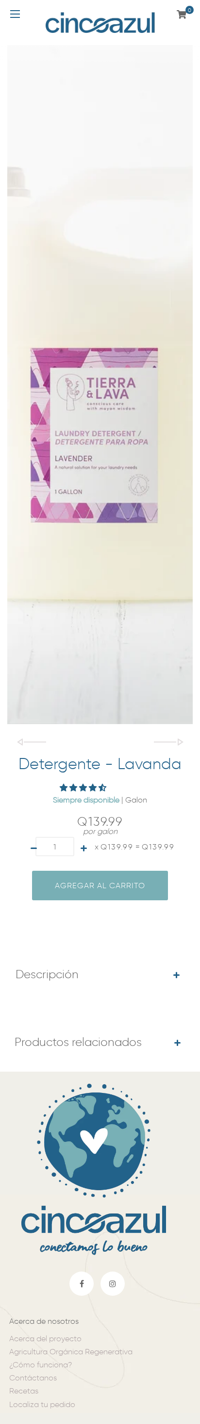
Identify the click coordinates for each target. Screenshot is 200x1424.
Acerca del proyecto (45, 1338)
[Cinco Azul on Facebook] (81, 1284)
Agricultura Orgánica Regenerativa (71, 1351)
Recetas (23, 1390)
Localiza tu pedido (42, 1404)
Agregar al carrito (100, 885)
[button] (84, 787)
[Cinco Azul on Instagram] (112, 1284)
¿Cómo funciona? (40, 1364)
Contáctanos (33, 1377)
